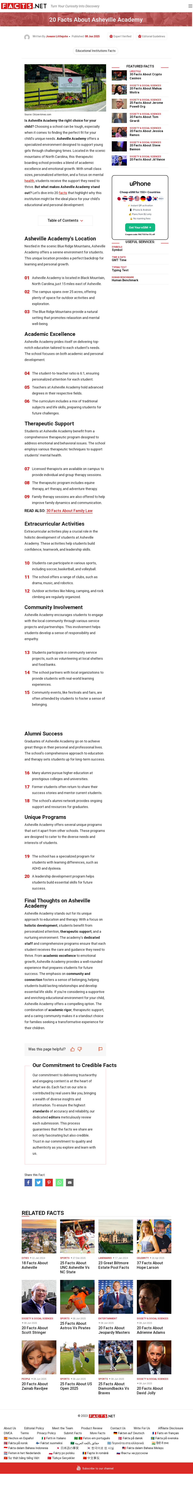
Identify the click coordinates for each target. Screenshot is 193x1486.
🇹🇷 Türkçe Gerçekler (61, 1458)
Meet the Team (62, 1428)
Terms (24, 1433)
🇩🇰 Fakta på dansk (130, 1438)
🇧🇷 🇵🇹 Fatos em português (92, 1438)
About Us (10, 1428)
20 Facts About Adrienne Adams (151, 1330)
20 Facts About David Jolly (150, 1390)
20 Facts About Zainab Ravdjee (35, 1386)
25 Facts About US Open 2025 (76, 1386)
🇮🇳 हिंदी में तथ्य (160, 1443)
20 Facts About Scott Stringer (35, 1330)
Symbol (117, 250)
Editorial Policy (34, 1428)
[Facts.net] (24, 5)
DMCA (8, 1433)
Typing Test (120, 270)
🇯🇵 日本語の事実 (67, 1448)
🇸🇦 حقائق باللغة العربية (84, 1443)
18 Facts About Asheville (35, 1265)
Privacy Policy (46, 1433)
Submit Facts (73, 1433)
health (29, 181)
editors (54, 1117)
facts (63, 193)
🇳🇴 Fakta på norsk (16, 1443)
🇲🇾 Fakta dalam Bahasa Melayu (142, 1448)
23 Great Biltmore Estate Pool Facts (113, 1265)
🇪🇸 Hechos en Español (19, 1438)
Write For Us (142, 1428)
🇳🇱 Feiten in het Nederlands (22, 1453)
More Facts (97, 1433)
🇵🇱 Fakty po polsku (61, 1453)
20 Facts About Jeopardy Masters (114, 1330)
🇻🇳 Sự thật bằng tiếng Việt (21, 1458)
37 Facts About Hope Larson (150, 1265)
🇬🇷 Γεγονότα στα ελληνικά (125, 1443)
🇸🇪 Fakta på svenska (164, 1438)
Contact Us (118, 1428)
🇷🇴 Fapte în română (95, 1453)
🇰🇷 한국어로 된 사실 (100, 1448)
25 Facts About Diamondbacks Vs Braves (113, 1388)
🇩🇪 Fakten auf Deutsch (128, 1433)
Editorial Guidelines (153, 36)
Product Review (91, 1428)
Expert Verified (122, 36)
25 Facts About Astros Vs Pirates (75, 1325)
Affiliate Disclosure (170, 1428)
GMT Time (119, 260)
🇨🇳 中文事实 (91, 1458)
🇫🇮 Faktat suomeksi (49, 1443)
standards (41, 1111)
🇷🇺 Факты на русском (132, 1453)
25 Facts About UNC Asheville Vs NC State (75, 1267)
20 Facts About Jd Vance (147, 159)
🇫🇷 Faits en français (165, 1433)
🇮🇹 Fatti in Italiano (54, 1438)
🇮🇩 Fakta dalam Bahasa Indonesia (26, 1448)
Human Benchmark (125, 280)
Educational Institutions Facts (96, 51)
